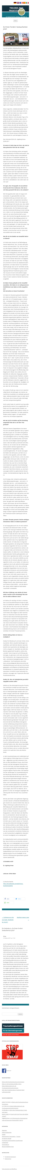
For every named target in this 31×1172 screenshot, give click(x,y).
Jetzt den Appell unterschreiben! (11, 1034)
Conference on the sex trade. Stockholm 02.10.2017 (8, 920)
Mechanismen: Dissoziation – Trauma (11, 1136)
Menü (15, 20)
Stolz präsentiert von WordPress (9, 1169)
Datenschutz (8, 1159)
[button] (9, 898)
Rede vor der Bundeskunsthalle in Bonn (11, 1084)
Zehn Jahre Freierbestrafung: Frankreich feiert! (13, 1090)
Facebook (8, 1070)
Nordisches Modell (6, 1138)
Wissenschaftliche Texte (8, 1146)
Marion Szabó (5, 1114)
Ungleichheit (5, 1142)
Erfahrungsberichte (6, 1132)
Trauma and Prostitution (16, 9)
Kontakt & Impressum (10, 1157)
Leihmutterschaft (6, 1092)
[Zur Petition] (12, 1059)
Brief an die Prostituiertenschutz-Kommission (13, 1082)
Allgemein (4, 1130)
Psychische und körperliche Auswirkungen (12, 1140)
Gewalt (3, 1134)
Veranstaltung (5, 1144)
